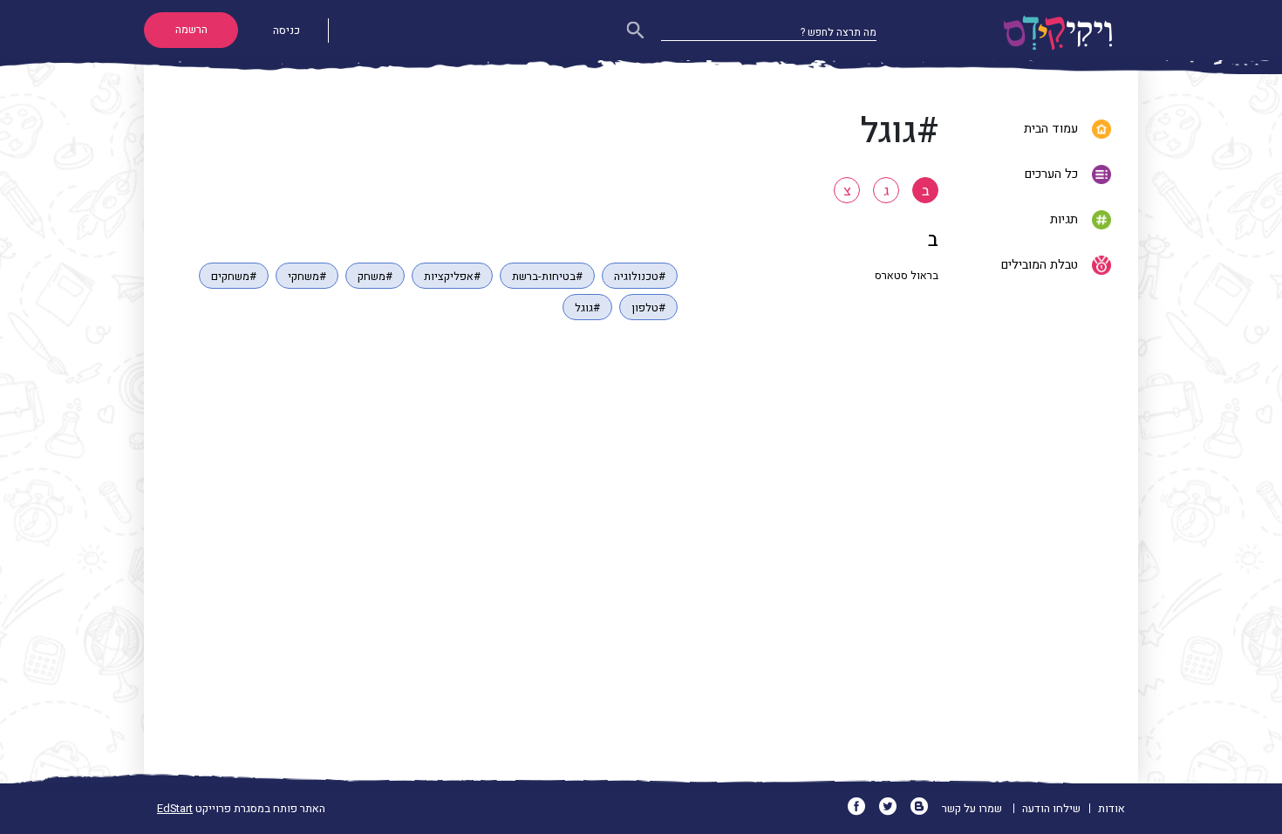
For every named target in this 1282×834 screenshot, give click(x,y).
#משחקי (307, 276)
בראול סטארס (906, 276)
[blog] (924, 809)
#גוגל (587, 308)
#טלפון (648, 308)
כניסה (286, 30)
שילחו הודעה (1051, 809)
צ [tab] (847, 191)
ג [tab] (886, 191)
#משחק (375, 276)
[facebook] (862, 809)
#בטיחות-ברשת (547, 276)
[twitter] (893, 809)
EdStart (175, 809)
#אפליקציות (452, 276)
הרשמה (191, 30)
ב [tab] (926, 191)
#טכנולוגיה (639, 276)
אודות (1111, 809)
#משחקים (233, 276)
